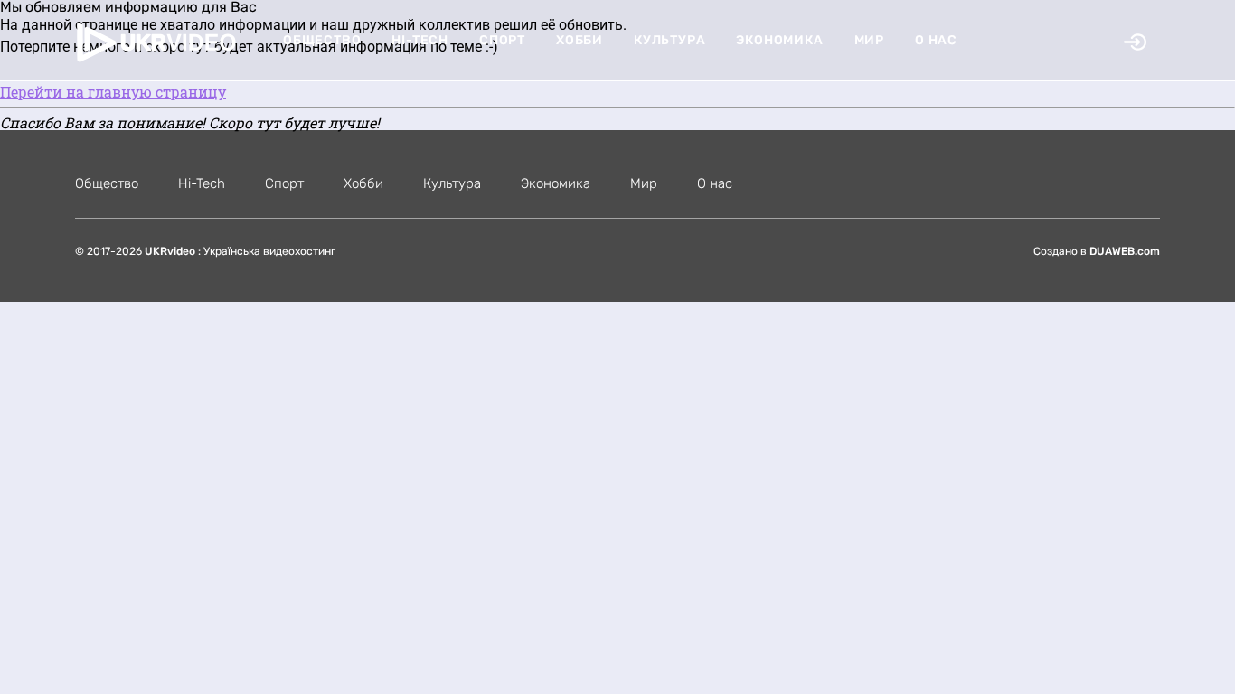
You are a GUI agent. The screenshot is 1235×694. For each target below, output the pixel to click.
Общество (322, 40)
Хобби (579, 40)
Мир (869, 40)
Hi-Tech (419, 40)
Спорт (502, 40)
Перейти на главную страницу (113, 91)
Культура (669, 40)
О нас (936, 40)
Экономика (779, 40)
